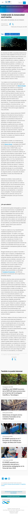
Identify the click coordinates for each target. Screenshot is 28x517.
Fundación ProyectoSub (9, 272)
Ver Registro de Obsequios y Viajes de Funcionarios (13, 492)
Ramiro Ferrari (8, 144)
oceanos (7, 34)
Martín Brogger (22, 86)
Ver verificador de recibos (13, 496)
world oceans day (14, 34)
